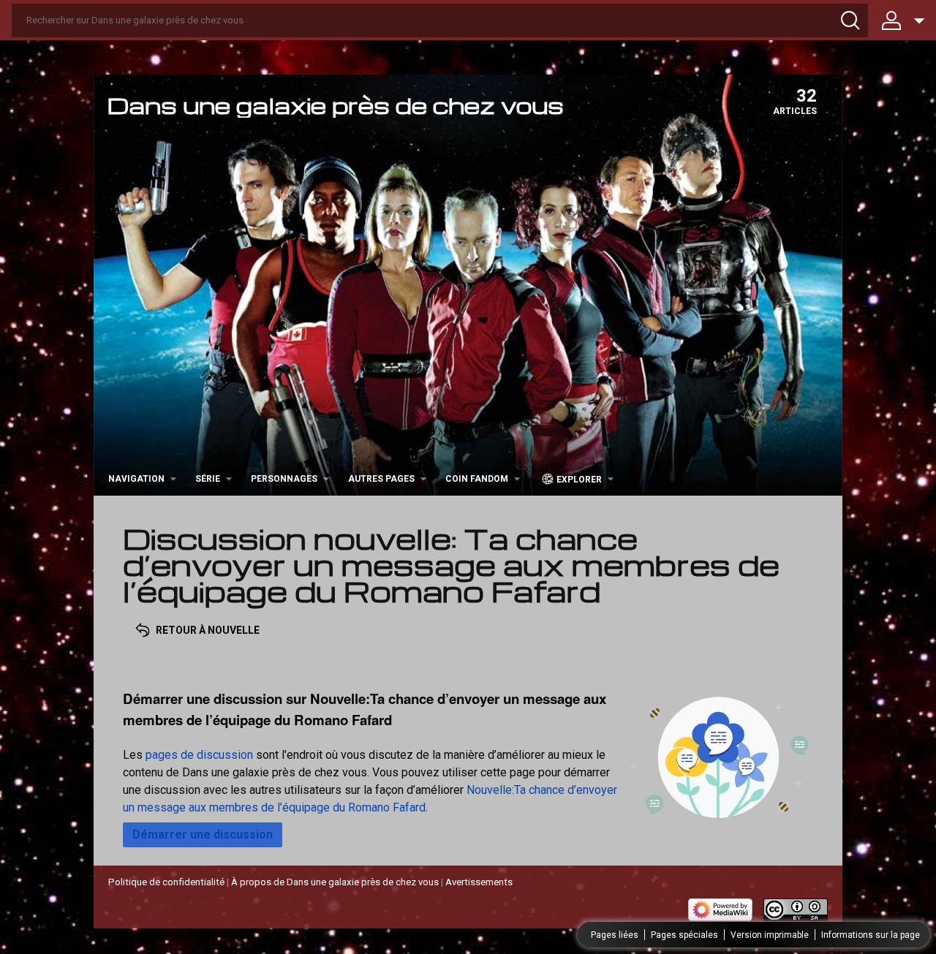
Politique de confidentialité (166, 882)
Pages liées (614, 935)
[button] (202, 835)
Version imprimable (770, 935)
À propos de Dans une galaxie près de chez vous (335, 882)
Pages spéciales (684, 935)
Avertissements (479, 882)
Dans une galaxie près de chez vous (335, 105)
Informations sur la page (870, 935)
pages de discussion (199, 755)
